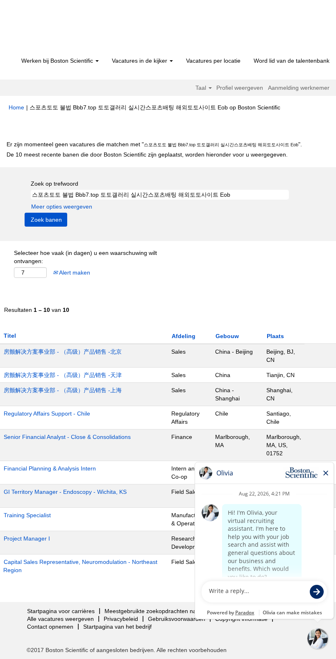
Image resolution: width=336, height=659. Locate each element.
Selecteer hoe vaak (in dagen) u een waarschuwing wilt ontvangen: (85, 257)
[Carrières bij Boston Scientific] (55, 29)
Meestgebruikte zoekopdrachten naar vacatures (166, 611)
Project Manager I (27, 538)
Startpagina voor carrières (61, 611)
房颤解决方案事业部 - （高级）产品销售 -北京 (63, 351)
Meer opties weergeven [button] (61, 206)
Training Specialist (27, 515)
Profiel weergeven (239, 87)
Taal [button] (201, 87)
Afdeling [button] (183, 336)
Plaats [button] (275, 336)
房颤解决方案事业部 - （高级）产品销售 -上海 (63, 390)
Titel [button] (10, 335)
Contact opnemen (50, 626)
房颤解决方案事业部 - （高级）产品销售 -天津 (63, 375)
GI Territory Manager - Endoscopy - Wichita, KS (65, 492)
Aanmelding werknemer (298, 87)
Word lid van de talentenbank (291, 60)
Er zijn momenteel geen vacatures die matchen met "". (154, 144)
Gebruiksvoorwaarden (176, 619)
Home (16, 107)
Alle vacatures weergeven (60, 619)
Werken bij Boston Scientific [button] (58, 60)
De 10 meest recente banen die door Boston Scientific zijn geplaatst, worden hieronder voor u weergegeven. (147, 154)
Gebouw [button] (227, 336)
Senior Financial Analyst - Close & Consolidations (67, 437)
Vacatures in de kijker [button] (140, 60)
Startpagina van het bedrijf (117, 626)
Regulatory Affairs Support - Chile (47, 413)
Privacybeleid (121, 619)
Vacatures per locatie (213, 60)
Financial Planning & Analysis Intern (50, 468)
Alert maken (74, 272)
